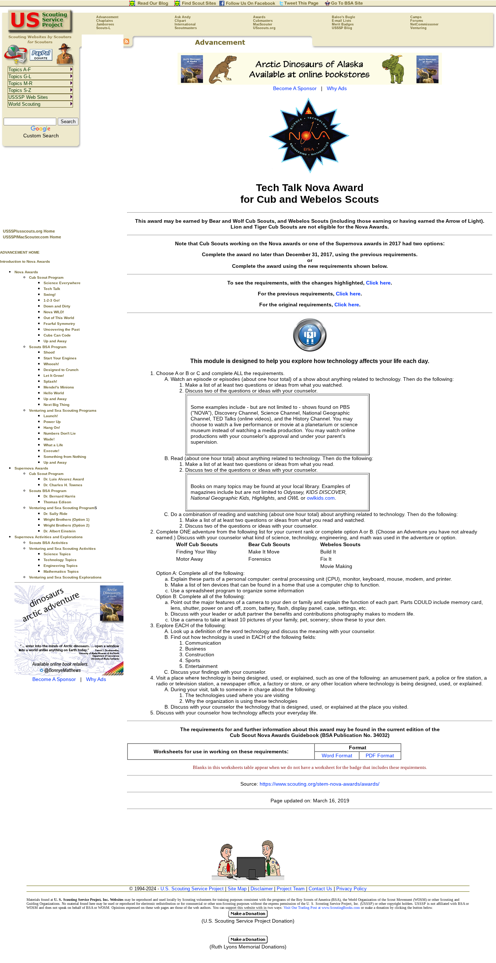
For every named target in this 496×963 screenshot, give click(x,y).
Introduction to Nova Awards (25, 261)
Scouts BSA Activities (48, 543)
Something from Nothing (65, 457)
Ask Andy (183, 17)
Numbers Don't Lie (60, 433)
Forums (416, 21)
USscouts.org (264, 28)
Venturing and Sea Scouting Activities (62, 549)
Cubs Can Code (57, 335)
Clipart (180, 21)
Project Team (291, 888)
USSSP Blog (342, 28)
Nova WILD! (54, 312)
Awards (259, 17)
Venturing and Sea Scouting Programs (63, 410)
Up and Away (55, 341)
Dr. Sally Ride (56, 514)
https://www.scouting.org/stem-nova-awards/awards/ (319, 784)
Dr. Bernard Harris (60, 496)
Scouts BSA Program (47, 347)
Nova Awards (26, 272)
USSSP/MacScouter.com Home (32, 237)
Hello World (54, 393)
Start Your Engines (60, 358)
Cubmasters (263, 21)
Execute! (51, 451)
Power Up (52, 422)
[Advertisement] (61, 185)
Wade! (49, 439)
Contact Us (320, 888)
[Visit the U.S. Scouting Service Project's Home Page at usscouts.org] (41, 33)
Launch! (51, 416)
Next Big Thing (56, 405)
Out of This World (59, 318)
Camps (416, 17)
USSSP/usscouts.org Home (29, 231)
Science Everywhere (62, 283)
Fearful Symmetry (59, 324)
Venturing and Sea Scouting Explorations (65, 577)
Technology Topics (60, 560)
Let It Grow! (54, 376)
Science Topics (57, 554)
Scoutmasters (186, 28)
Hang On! (52, 428)
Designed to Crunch (61, 370)
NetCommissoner (424, 24)
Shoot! (49, 352)
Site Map (237, 888)
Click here (378, 283)
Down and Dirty (57, 306)
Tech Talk (52, 289)
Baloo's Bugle (343, 17)
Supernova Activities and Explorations (49, 537)
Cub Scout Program (46, 277)
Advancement (107, 17)
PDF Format (380, 755)
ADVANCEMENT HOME (20, 252)
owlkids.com (321, 498)
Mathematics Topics (61, 571)
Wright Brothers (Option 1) (66, 519)
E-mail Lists (341, 21)
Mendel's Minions (59, 387)
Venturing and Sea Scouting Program (61, 508)
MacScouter (262, 24)
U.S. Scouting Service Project (192, 888)
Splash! (50, 381)
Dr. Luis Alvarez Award (64, 479)
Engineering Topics (61, 566)
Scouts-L (103, 28)
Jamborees (105, 24)
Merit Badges (343, 24)
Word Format (337, 755)
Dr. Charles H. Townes (63, 485)
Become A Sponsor (54, 679)
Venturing (418, 28)
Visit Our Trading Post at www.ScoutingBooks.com (322, 908)
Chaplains (104, 21)
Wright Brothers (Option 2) (66, 525)
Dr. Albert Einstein (60, 531)
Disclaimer (262, 888)
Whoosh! (51, 364)
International (185, 24)
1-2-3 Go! (52, 300)
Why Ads (96, 679)
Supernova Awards (31, 468)
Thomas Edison (57, 502)
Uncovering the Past (62, 329)
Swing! (50, 295)
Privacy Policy (351, 888)
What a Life (53, 445)
